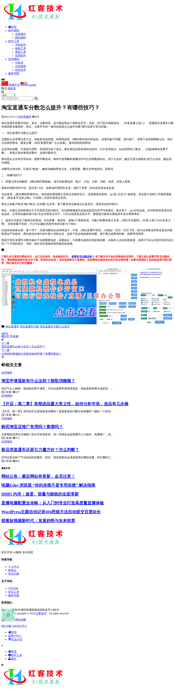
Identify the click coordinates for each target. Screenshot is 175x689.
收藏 (15, 336)
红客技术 (41, 613)
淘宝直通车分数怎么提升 (55, 326)
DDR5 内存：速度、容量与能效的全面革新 (40, 494)
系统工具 (20, 51)
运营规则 (20, 66)
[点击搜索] (36, 98)
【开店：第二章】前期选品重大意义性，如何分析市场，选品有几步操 (65, 404)
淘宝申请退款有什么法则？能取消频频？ (38, 381)
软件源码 (13, 30)
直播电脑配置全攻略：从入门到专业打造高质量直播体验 (52, 503)
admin (4, 333)
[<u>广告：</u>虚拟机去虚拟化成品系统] (87, 323)
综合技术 (20, 69)
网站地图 (20, 619)
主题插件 (20, 34)
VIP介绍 (13, 588)
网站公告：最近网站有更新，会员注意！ (38, 476)
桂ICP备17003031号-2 (14, 626)
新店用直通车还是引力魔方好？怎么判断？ (40, 449)
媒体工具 (20, 48)
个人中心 (13, 566)
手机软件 (20, 44)
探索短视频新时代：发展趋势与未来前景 (38, 520)
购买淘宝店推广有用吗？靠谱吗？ (32, 426)
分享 (6, 336)
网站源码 (20, 37)
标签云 (12, 570)
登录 (13, 88)
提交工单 (13, 591)
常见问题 (13, 573)
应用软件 (20, 55)
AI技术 (19, 62)
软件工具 (13, 41)
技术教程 (13, 59)
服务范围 (13, 73)
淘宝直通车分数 (29, 326)
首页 (14, 26)
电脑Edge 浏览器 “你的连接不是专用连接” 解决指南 (48, 485)
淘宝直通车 (12, 326)
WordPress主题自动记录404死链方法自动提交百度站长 (51, 512)
